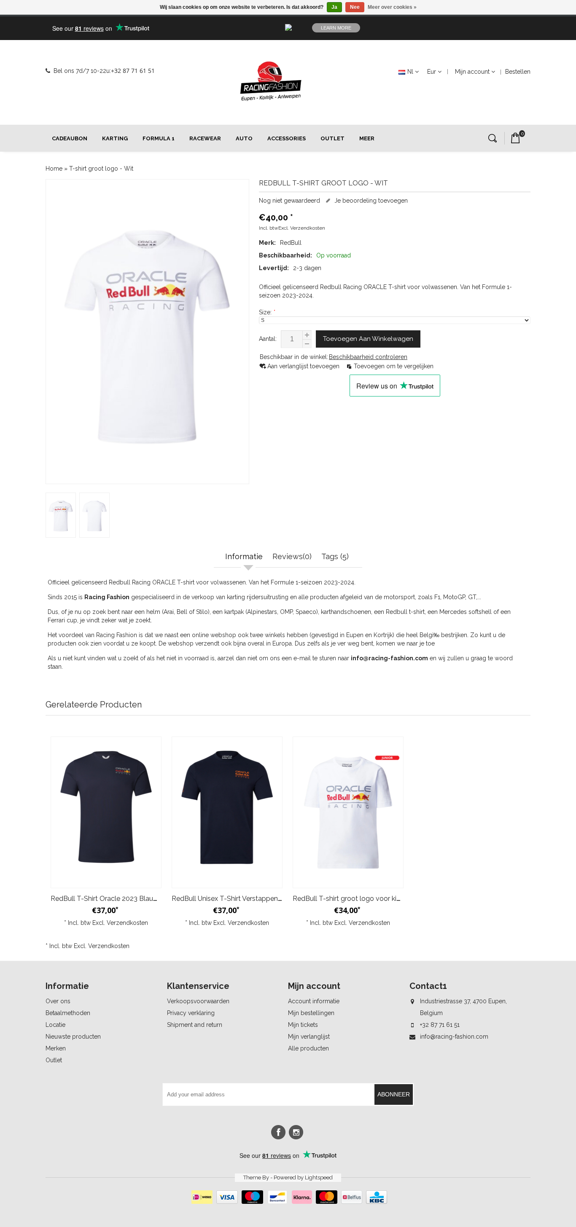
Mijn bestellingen (311, 1013)
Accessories (286, 138)
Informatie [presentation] (244, 556)
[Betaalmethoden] (288, 1201)
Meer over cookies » (392, 7)
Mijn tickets (303, 1024)
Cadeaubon (69, 138)
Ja (334, 7)
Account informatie (313, 1001)
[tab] (245, 557)
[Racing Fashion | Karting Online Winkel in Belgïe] (271, 81)
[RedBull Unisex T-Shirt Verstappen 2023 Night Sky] (227, 812)
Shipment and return (194, 1024)
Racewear (205, 138)
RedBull (290, 242)
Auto (244, 138)
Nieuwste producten (73, 1036)
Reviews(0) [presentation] (292, 556)
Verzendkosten (307, 228)
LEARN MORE (336, 27)
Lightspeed (319, 1177)
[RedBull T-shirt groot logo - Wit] (147, 331)
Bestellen (517, 71)
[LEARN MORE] (475, 27)
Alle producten (308, 1048)
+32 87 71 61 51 (133, 71)
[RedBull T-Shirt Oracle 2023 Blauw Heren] (106, 812)
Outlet (332, 138)
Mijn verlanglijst (309, 1036)
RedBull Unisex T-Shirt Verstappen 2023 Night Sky (249, 899)
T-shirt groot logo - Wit (101, 168)
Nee (355, 7)
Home (54, 168)
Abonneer (393, 1094)
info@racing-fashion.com (454, 1036)
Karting (115, 138)
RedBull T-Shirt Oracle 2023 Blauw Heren (115, 899)
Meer (366, 138)
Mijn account (472, 71)
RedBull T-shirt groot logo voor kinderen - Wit (364, 899)
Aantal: (268, 338)
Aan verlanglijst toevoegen (304, 366)
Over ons (58, 1001)
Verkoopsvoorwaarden (198, 1001)
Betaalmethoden (68, 1013)
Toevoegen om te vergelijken (393, 366)
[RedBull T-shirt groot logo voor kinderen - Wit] (348, 812)
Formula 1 (159, 138)
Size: (267, 312)
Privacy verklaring (191, 1013)
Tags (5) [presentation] (335, 556)
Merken (56, 1048)
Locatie (55, 1024)
